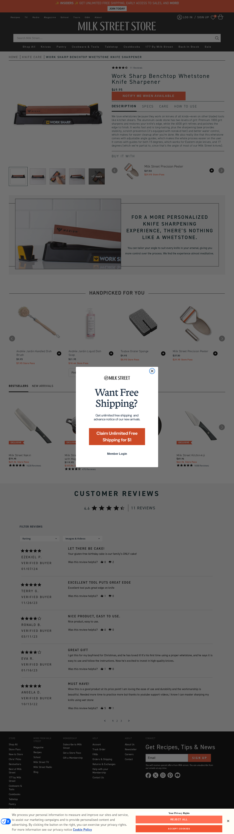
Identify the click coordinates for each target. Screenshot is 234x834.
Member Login (117, 453)
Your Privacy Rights (179, 813)
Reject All (179, 819)
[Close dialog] (152, 371)
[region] (117, 821)
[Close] (228, 821)
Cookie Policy (82, 829)
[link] (117, 412)
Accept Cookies (179, 828)
